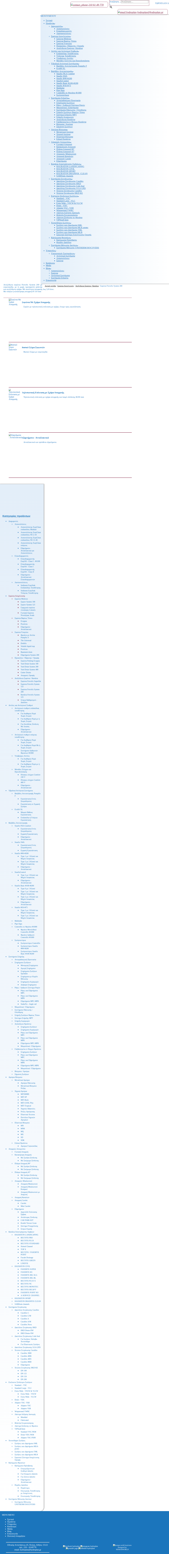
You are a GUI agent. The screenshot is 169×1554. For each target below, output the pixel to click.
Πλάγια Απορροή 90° (65, 149)
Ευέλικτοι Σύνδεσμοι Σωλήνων (64, 196)
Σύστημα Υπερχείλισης (29, 1226)
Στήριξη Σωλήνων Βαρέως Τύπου (70, 112)
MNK (23, 1129)
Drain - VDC (61, 205)
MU (22, 1134)
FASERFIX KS (26, 1272)
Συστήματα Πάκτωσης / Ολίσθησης (71, 110)
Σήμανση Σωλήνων (64, 127)
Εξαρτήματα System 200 (30, 655)
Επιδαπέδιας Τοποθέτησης (67, 53)
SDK (22, 1140)
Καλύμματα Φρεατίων (60, 238)
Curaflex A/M (26, 1322)
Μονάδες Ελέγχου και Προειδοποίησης (73, 61)
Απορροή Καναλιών (64, 156)
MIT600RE (25, 1094)
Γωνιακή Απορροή (64, 144)
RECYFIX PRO (27, 1238)
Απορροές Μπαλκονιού (66, 154)
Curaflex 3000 (26, 1353)
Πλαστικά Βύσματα (64, 137)
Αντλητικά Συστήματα (65, 256)
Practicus (24, 624)
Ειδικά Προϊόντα (63, 139)
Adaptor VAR (26, 1409)
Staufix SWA (61, 76)
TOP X (23, 1249)
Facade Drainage (27, 1258)
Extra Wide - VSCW (28, 1394)
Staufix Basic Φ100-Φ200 (67, 83)
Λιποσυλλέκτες (62, 29)
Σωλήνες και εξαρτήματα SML (69, 225)
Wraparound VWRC (65, 210)
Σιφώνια (59, 261)
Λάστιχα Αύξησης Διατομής (68, 213)
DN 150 (24, 1376)
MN (22, 1126)
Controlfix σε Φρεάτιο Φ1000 (68, 93)
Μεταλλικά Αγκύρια (64, 132)
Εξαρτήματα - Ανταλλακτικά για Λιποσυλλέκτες (27, 550)
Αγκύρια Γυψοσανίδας (29, 1146)
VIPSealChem (62, 220)
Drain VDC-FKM (27, 1435)
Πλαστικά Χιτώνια (28, 1115)
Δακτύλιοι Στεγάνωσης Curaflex (69, 181)
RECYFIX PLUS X (28, 1281)
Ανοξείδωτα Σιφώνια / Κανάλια (69, 48)
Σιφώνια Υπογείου (64, 43)
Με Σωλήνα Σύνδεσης (29, 1158)
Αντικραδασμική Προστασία (68, 100)
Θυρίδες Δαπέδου (63, 242)
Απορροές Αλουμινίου (60, 142)
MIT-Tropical (26, 1106)
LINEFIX (24, 1263)
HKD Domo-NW (27, 1333)
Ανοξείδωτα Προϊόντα (65, 119)
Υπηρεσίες (50, 250)
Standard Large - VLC (65, 201)
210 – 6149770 (30, 1547)
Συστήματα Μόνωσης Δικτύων (64, 245)
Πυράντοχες (25, 1488)
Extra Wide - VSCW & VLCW (69, 203)
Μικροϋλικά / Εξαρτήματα (67, 107)
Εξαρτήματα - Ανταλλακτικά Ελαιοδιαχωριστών (28, 577)
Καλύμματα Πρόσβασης (66, 240)
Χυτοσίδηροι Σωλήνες (60, 223)
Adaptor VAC (26, 1406)
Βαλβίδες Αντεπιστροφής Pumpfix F (71, 66)
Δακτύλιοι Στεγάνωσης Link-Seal (70, 186)
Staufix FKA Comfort (65, 74)
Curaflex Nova (26, 1325)
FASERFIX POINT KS (29, 1293)
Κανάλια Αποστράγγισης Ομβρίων (65, 164)
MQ (22, 1131)
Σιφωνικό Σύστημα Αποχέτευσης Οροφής (73, 235)
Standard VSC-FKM (28, 1432)
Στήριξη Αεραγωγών (65, 117)
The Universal (26, 640)
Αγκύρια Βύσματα (59, 129)
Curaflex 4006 (26, 1356)
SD (22, 1137)
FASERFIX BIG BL (28, 1278)
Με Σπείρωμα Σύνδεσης (30, 1161)
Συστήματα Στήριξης (59, 98)
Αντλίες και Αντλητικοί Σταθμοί (64, 51)
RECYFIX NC (26, 1284)
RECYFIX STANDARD (30, 1244)
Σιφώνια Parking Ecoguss (30, 661)
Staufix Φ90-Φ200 (64, 78)
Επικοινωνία (51, 280)
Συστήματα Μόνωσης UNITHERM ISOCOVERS (77, 248)
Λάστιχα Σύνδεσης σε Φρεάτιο (69, 217)
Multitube (60, 88)
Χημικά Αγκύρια (63, 134)
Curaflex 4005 (26, 1359)
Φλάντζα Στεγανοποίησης (67, 215)
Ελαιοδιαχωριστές (64, 31)
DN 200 (24, 1379)
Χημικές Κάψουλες (28, 1109)
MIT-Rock (25, 1100)
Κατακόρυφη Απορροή (66, 147)
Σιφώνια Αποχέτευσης (60, 36)
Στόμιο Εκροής (26, 1229)
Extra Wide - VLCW (28, 1397)
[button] (48, 16)
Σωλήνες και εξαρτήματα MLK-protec (72, 227)
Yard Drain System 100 (29, 664)
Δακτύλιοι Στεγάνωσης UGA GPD (71, 188)
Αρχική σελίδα (50, 286)
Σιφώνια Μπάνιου (63, 39)
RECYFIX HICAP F (28, 1290)
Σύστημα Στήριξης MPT (66, 115)
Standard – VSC (63, 198)
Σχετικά (49, 20)
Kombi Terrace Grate (29, 1223)
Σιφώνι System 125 (28, 605)
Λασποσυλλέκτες (63, 33)
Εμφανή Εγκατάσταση (29, 834)
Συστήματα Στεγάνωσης (61, 179)
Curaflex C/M (26, 1316)
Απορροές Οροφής (28, 675)
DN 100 (24, 1371)
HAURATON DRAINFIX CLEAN (28, 1301)
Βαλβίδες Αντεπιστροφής (61, 71)
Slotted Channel (27, 1246)
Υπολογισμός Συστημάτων (62, 253)
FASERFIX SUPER (28, 1269)
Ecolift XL (60, 68)
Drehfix (24, 643)
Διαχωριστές (56, 26)
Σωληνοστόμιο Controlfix (30, 943)
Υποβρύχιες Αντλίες (64, 58)
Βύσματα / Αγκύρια (64, 124)
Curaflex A (25, 1319)
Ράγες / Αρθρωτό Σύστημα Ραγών (70, 105)
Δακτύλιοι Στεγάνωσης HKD (68, 183)
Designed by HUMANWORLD (122, 1548)
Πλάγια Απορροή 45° (65, 151)
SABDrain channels (64, 176)
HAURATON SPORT (66, 171)
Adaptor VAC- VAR (65, 208)
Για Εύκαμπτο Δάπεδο (29, 1474)
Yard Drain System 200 (29, 667)
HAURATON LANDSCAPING (70, 166)
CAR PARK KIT (27, 1220)
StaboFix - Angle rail (29, 1004)
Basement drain (26, 652)
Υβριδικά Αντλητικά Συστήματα (64, 64)
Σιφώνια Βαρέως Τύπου (66, 41)
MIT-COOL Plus (27, 1103)
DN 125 (24, 1374)
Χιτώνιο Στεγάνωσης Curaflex (69, 191)
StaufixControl (62, 81)
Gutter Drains (26, 673)
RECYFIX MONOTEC (29, 1287)
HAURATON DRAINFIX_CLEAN (72, 173)
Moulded (24, 1417)
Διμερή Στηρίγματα (28, 968)
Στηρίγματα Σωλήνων (65, 103)
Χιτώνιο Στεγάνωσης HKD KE (69, 193)
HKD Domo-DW (27, 1330)
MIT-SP (24, 1097)
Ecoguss (24, 621)
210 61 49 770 (96, 4)
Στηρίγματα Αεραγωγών (30, 982)
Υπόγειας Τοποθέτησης (66, 56)
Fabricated (25, 1420)
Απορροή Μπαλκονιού (29, 1184)
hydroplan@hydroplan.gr (150, 12)
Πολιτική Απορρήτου (16, 1536)
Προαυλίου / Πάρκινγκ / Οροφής (70, 46)
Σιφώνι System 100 (28, 602)
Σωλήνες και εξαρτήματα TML (69, 230)
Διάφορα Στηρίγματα (28, 985)
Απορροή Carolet (63, 159)
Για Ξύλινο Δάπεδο (28, 1477)
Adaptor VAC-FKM (28, 1438)
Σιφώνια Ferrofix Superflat (31, 681)
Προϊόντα (50, 23)
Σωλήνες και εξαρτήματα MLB (69, 232)
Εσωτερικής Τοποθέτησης (30, 1496)
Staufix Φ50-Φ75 (63, 85)
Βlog (48, 268)
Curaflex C (25, 1313)
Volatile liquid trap (28, 646)
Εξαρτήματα (61, 161)
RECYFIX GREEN (28, 1260)
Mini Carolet (25, 1206)
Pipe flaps (60, 90)
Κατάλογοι (50, 263)
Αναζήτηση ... (115, 2)
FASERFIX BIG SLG (29, 1275)
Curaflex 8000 (26, 1362)
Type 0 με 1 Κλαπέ (28, 889)
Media (48, 265)
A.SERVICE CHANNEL (30, 1295)
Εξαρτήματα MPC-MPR (30, 1001)
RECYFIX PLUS (27, 1241)
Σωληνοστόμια (62, 95)
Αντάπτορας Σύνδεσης (29, 1217)
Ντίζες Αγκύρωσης (28, 1112)
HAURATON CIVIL (65, 169)
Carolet (23, 1203)
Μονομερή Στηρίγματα (29, 965)
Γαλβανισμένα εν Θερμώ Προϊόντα (71, 122)
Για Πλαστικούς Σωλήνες (30, 1344)
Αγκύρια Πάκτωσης (28, 1083)
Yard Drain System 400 (29, 670)
